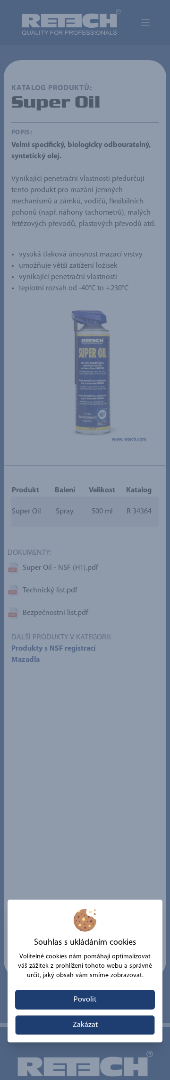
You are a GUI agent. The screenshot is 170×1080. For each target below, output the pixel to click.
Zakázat (85, 1025)
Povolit (85, 999)
